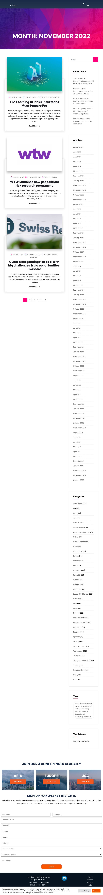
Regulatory (77, 627)
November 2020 (79, 475)
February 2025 (78, 233)
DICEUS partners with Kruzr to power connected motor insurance (83, 101)
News (75, 613)
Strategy (47, 254)
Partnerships (78, 618)
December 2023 (79, 299)
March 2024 (77, 285)
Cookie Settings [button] (85, 891)
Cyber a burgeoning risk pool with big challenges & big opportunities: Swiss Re (34, 265)
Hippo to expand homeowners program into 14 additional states (83, 91)
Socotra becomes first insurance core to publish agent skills (82, 121)
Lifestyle (76, 599)
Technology (77, 651)
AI (42, 97)
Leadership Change (80, 594)
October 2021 (78, 423)
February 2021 (78, 461)
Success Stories (79, 646)
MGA (75, 608)
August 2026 (78, 147)
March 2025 (77, 228)
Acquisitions (77, 504)
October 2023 (78, 309)
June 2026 (77, 157)
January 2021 (78, 466)
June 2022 (77, 385)
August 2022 (78, 375)
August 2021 (78, 433)
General (76, 580)
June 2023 (77, 328)
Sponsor (76, 637)
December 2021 (79, 414)
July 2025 (77, 209)
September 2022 (79, 371)
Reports (76, 632)
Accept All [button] (96, 891)
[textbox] (15, 849)
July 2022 (77, 380)
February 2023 (78, 347)
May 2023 (77, 333)
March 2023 (77, 342)
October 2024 (78, 252)
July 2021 (77, 437)
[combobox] (51, 849)
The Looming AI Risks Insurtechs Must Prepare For (34, 103)
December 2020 (79, 471)
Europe (76, 556)
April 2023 (77, 337)
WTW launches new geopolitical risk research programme (34, 183)
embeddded (77, 551)
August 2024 (78, 261)
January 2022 (78, 409)
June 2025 (77, 214)
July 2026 (77, 152)
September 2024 (79, 257)
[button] (83, 4)
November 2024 (79, 247)
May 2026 (77, 162)
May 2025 (77, 219)
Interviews (77, 589)
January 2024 (78, 295)
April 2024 (77, 280)
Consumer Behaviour (81, 532)
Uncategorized (78, 670)
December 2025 (79, 185)
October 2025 (78, 195)
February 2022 (78, 404)
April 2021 (77, 452)
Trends (75, 665)
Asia (74, 513)
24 (41, 300)
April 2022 (77, 394)
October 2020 (78, 480)
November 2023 (79, 304)
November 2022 (79, 361)
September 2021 (79, 428)
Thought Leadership (51, 97)
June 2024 (77, 271)
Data (75, 546)
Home (90, 877)
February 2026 (78, 176)
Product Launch (50, 177)
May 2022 (77, 390)
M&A (75, 603)
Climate (76, 523)
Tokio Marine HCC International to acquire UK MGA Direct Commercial (83, 81)
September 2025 (79, 200)
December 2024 (79, 242)
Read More (33, 126)
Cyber (75, 537)
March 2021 (77, 456)
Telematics (77, 656)
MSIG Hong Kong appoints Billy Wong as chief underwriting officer (83, 111)
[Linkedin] (64, 878)
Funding (76, 570)
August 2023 (78, 318)
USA (75, 675)
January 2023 (78, 352)
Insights (76, 584)
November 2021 (79, 418)
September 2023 (79, 314)
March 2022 (77, 399)
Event (75, 565)
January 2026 (78, 181)
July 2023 (77, 323)
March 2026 (77, 171)
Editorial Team (16, 97)
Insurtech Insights (34, 877)
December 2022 (79, 356)
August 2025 (78, 204)
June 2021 (77, 442)
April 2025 (77, 223)
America (90, 879)
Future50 (76, 575)
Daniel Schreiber (79, 542)
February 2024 (78, 290)
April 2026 (77, 166)
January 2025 (78, 238)
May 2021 (77, 447)
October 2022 (78, 366)
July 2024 (77, 266)
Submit (51, 867)
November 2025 (79, 190)
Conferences (78, 527)
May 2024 (77, 276)
